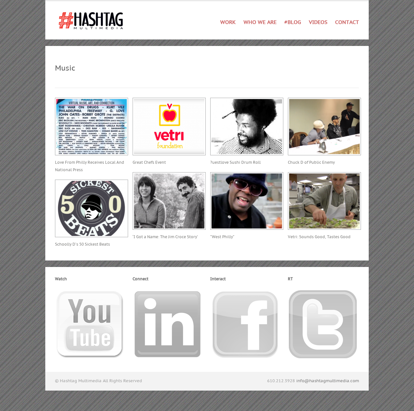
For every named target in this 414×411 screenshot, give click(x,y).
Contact (347, 22)
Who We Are (260, 22)
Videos (318, 22)
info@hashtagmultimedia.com (327, 381)
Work (228, 21)
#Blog (292, 22)
